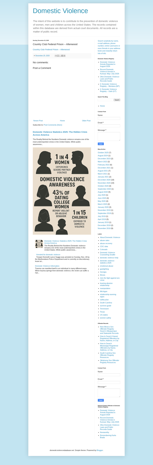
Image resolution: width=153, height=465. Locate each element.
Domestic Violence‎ (60, 11)
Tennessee (104, 309)
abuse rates (104, 240)
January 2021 (103, 177)
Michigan (103, 291)
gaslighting (104, 269)
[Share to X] (60, 56)
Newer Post (38, 121)
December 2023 (104, 159)
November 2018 (104, 228)
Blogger (100, 450)
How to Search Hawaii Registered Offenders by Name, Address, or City (109, 338)
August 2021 (103, 171)
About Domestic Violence (110, 237)
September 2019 (104, 213)
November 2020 (104, 183)
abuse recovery (106, 243)
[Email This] (56, 56)
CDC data (104, 246)
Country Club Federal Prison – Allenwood (51, 49)
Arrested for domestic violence (48, 255)
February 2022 (103, 165)
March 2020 (102, 204)
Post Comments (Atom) (53, 125)
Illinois (102, 275)
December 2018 (104, 225)
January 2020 (103, 207)
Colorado (103, 249)
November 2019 (104, 210)
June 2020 (102, 198)
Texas (102, 312)
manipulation (105, 288)
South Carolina (106, 303)
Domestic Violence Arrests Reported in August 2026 (107, 64)
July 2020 (102, 195)
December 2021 (104, 168)
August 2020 (103, 192)
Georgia (103, 272)
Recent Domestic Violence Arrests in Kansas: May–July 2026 (109, 72)
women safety (105, 318)
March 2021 (102, 174)
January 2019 (103, 222)
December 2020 (104, 180)
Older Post (86, 121)
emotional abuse (106, 266)
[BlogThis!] (58, 56)
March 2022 (102, 162)
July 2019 (102, 216)
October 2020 (103, 186)
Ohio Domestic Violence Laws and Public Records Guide (109, 79)
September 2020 (104, 189)
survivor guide (105, 306)
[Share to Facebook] (62, 56)
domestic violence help (109, 258)
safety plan (104, 300)
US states (104, 315)
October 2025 (103, 153)
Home (62, 121)
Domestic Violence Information (47, 266)
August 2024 (103, 156)
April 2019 (102, 219)
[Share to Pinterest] (64, 56)
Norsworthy (104, 432)
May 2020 (102, 201)
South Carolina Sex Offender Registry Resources (108, 355)
